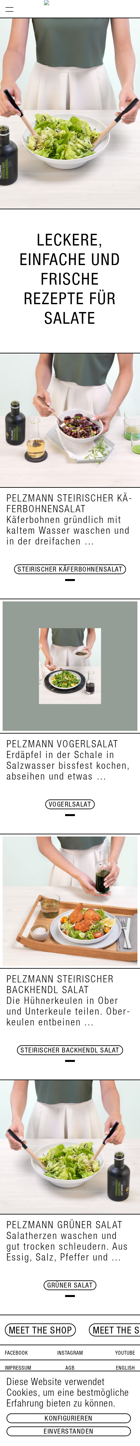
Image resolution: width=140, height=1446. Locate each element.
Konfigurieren (69, 1419)
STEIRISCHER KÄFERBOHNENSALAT (70, 570)
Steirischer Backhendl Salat (70, 1051)
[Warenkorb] (134, 2)
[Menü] (9, 9)
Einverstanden (69, 1432)
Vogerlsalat (70, 805)
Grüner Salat (70, 1286)
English (125, 1368)
